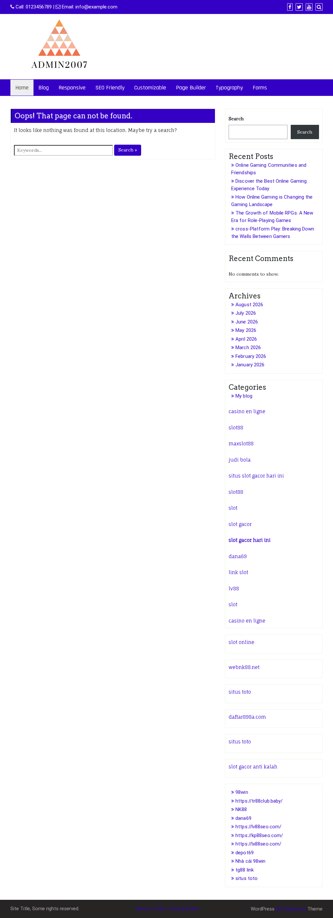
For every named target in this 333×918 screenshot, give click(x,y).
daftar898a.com (247, 717)
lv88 (234, 588)
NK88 (241, 809)
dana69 (238, 556)
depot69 (244, 853)
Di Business (293, 909)
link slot (238, 572)
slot (233, 508)
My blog (243, 396)
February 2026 (250, 356)
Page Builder (191, 87)
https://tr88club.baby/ (259, 801)
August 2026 (249, 305)
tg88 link (244, 870)
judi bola (240, 460)
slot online (241, 642)
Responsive (72, 87)
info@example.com (96, 7)
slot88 (236, 428)
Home (22, 87)
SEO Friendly (110, 87)
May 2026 (245, 330)
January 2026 (249, 365)
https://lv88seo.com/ (258, 827)
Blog (43, 87)
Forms (260, 87)
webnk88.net (244, 667)
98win (241, 792)
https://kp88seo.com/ (259, 835)
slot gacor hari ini (250, 540)
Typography (229, 87)
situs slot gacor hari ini (256, 476)
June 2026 (246, 322)
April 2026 (246, 339)
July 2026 (245, 313)
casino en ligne (247, 411)
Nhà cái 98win (250, 861)
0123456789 (39, 7)
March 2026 (248, 347)
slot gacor (240, 524)
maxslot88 (241, 443)
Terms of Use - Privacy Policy (166, 908)
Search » (127, 150)
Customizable (150, 87)
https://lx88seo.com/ (258, 844)
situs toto (240, 692)
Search (236, 119)
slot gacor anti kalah (253, 767)
